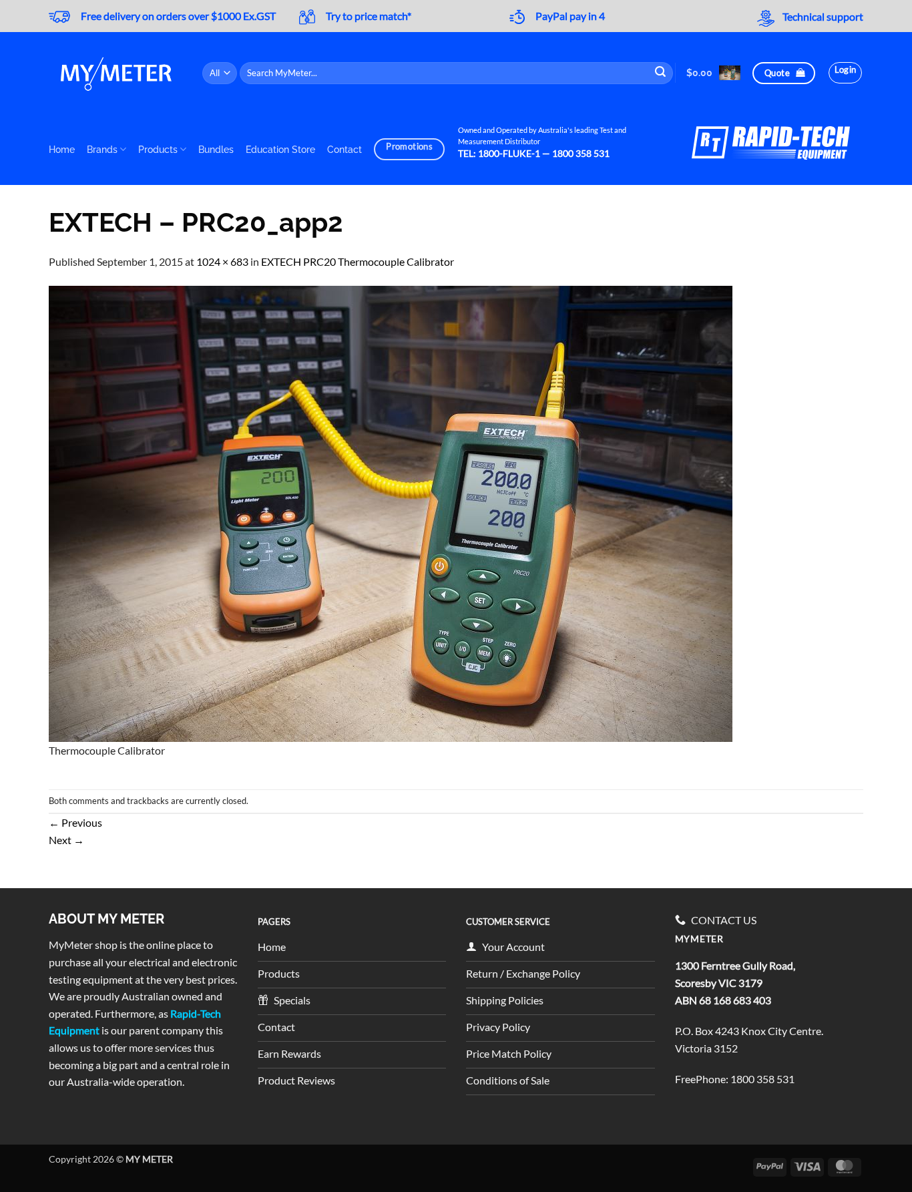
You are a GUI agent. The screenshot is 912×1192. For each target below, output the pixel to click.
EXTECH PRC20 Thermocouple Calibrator (357, 261)
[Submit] (661, 73)
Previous (75, 822)
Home (62, 149)
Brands (102, 149)
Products (158, 149)
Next (66, 839)
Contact (344, 149)
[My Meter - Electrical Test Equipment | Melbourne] (115, 73)
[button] (713, 72)
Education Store (280, 149)
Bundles (216, 149)
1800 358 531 (762, 1078)
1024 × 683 (222, 261)
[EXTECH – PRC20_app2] (390, 512)
